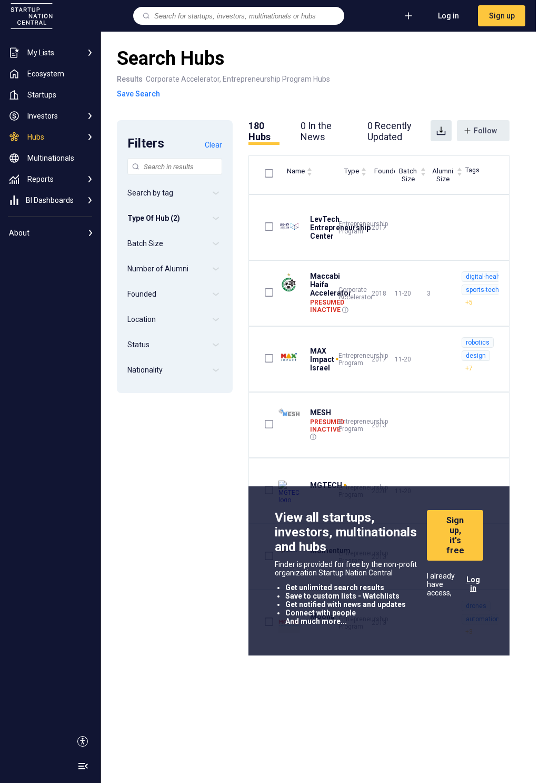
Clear (213, 145)
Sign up (502, 16)
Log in (448, 16)
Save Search (138, 94)
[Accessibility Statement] (83, 741)
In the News (316, 131)
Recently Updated (389, 131)
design (476, 355)
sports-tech (482, 289)
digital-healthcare (491, 276)
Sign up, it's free (455, 535)
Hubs (259, 131)
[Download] (441, 130)
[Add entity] (408, 15)
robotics (478, 342)
